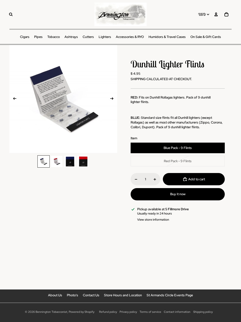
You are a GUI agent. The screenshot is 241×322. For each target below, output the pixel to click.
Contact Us (91, 295)
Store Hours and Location (123, 295)
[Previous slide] (13, 99)
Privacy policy (128, 312)
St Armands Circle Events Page (170, 295)
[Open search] (11, 14)
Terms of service (150, 312)
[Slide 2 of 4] (56, 161)
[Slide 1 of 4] (43, 161)
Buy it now (177, 194)
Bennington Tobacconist (51, 312)
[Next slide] (113, 99)
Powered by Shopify (81, 312)
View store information (153, 220)
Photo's (72, 295)
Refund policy (108, 312)
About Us (55, 295)
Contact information (177, 312)
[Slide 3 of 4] (70, 161)
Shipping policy (203, 312)
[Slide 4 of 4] (83, 161)
